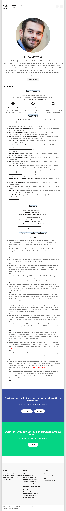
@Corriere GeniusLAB (30, 176)
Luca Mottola (16, 6)
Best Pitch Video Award (29, 136)
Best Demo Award (14, 199)
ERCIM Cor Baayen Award (16, 182)
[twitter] (7, 87)
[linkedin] (10, 87)
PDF (10, 246)
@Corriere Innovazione (29, 172)
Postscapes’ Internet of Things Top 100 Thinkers (23, 178)
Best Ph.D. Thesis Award (16, 195)
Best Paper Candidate (15, 120)
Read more (33, 79)
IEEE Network (29, 222)
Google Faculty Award (15, 170)
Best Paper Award (14, 124)
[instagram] (13, 87)
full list (35, 237)
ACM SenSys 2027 (29, 212)
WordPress (15, 508)
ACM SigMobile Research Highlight (19, 132)
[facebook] (4, 87)
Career (39, 411)
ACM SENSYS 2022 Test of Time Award (20, 128)
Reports (27, 411)
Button (33, 444)
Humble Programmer (37, 99)
